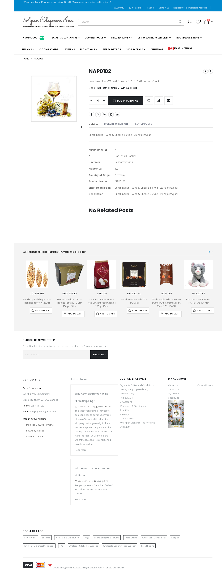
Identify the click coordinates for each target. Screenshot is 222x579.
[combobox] (131, 21)
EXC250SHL (134, 293)
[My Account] (190, 22)
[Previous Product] (205, 71)
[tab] (93, 123)
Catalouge (173, 397)
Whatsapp (111, 114)
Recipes (175, 537)
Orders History (205, 385)
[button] (82, 127)
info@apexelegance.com (42, 411)
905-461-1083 (38, 405)
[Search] (180, 21)
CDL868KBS (37, 293)
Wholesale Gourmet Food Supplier (119, 546)
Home (26, 58)
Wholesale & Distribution (133, 406)
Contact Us (164, 7)
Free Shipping (147, 546)
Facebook (91, 114)
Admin (101, 406)
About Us (124, 410)
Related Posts (143, 123)
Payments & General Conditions (137, 385)
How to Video (30, 537)
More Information (116, 123)
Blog (86, 537)
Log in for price (127, 100)
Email (117, 114)
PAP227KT (198, 293)
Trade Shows (127, 418)
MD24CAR (166, 293)
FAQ (61, 546)
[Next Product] (210, 71)
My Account (126, 401)
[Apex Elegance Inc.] (49, 22)
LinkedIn (104, 114)
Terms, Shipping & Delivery (134, 389)
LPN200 (101, 293)
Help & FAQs (126, 397)
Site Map (124, 414)
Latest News (79, 379)
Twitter (98, 114)
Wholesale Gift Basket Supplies (83, 546)
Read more (81, 449)
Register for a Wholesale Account (190, 7)
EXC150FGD (69, 293)
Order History (127, 393)
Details (93, 123)
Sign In (150, 7)
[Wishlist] (198, 22)
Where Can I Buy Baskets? (154, 537)
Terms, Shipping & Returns (106, 537)
